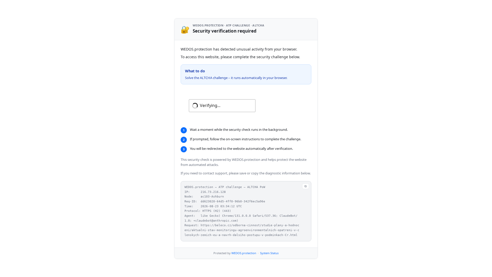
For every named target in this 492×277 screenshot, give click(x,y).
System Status (269, 253)
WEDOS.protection (243, 253)
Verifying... (210, 105)
